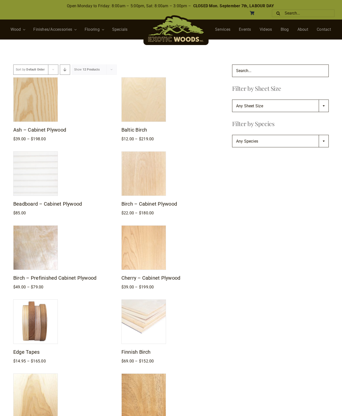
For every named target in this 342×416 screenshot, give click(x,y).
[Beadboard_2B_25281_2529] (36, 153)
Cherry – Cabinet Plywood (151, 278)
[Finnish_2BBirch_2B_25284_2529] (144, 301)
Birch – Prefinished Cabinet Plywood (54, 278)
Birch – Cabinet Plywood (149, 204)
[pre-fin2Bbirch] (36, 227)
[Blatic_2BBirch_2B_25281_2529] (144, 79)
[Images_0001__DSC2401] (36, 301)
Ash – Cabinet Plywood (39, 130)
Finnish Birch (136, 352)
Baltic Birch (134, 130)
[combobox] (280, 106)
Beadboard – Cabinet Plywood (47, 204)
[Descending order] (65, 70)
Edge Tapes (26, 352)
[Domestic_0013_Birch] (144, 153)
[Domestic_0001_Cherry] (144, 227)
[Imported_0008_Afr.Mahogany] (144, 375)
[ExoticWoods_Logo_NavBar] (176, 17)
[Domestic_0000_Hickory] (36, 375)
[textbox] (280, 106)
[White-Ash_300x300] (36, 79)
